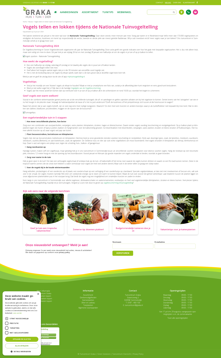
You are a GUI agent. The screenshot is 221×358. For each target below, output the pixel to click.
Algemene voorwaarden (88, 308)
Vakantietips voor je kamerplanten (178, 229)
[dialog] (22, 323)
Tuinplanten (88, 305)
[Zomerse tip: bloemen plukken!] (88, 214)
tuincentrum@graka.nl (134, 305)
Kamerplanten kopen (43, 298)
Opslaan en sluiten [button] (22, 339)
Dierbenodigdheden (88, 297)
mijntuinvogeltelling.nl (76, 76)
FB (197, 2)
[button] (21, 351)
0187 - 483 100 (134, 302)
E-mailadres (160, 242)
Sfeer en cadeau (88, 302)
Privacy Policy (138, 354)
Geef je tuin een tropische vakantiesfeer (43, 229)
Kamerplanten (88, 300)
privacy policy (64, 252)
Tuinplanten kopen (43, 296)
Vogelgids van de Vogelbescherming (86, 88)
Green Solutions (103, 354)
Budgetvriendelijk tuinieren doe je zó (133, 229)
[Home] (55, 12)
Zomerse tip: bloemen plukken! (88, 229)
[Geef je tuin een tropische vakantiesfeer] (43, 214)
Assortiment (88, 295)
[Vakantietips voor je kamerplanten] (177, 214)
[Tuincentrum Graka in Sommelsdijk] (37, 12)
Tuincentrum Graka (43, 293)
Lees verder (17, 313)
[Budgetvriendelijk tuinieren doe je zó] (132, 214)
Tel (188, 12)
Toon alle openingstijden (178, 318)
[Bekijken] (195, 12)
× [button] (38, 294)
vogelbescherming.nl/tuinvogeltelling (118, 183)
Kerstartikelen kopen (43, 301)
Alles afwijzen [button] (22, 346)
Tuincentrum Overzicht (121, 354)
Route (181, 12)
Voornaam (116, 242)
